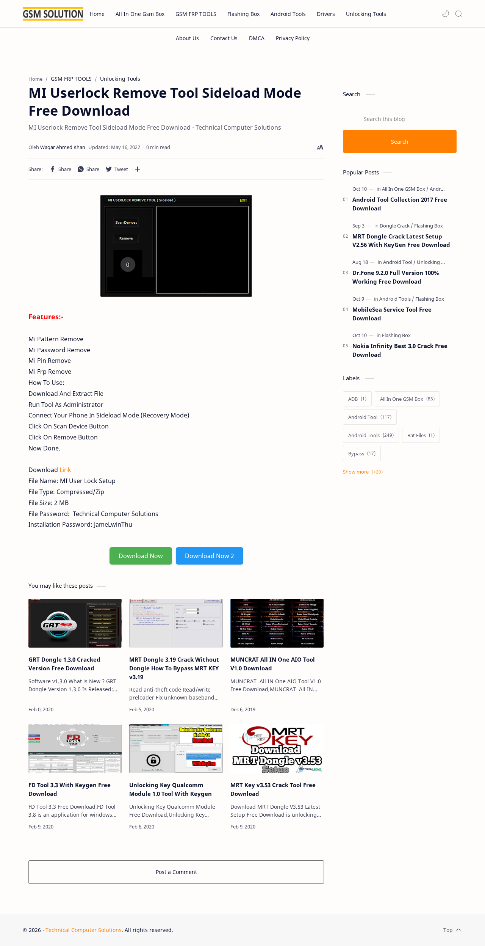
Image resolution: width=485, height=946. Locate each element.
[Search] (458, 13)
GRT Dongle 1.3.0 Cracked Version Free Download (64, 664)
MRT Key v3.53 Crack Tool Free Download (273, 789)
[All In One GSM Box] (405, 188)
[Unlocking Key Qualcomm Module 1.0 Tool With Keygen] (175, 748)
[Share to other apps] (137, 169)
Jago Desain (224, 929)
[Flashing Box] (428, 225)
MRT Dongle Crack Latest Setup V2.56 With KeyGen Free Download (401, 240)
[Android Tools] (445, 188)
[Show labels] (364, 472)
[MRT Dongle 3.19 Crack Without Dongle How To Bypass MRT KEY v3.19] (175, 623)
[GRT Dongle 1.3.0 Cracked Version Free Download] (75, 623)
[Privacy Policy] (293, 38)
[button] (445, 13)
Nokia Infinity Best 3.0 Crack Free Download (399, 350)
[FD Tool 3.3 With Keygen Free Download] (75, 748)
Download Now (141, 556)
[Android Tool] (399, 262)
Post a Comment (176, 871)
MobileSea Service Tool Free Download (392, 314)
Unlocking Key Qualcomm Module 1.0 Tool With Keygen (170, 789)
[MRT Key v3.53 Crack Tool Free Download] (277, 748)
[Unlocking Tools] (435, 262)
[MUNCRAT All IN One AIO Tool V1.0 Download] (277, 623)
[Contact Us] (224, 38)
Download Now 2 (209, 556)
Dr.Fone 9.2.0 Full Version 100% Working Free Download (395, 277)
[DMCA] (256, 38)
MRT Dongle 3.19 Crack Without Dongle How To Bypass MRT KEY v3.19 (174, 668)
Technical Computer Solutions (83, 929)
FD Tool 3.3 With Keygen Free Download (69, 789)
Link (65, 470)
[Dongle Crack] (396, 225)
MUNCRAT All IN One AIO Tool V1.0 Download (272, 664)
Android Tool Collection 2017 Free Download (399, 204)
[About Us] (187, 38)
